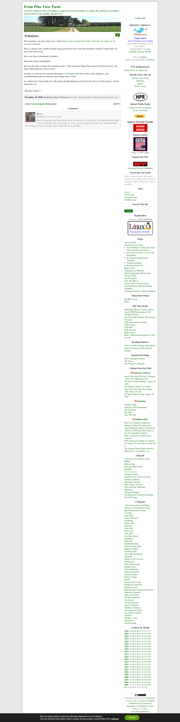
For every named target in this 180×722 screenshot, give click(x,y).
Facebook (151, 59)
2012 (126, 666)
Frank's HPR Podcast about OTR (137, 312)
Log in (127, 192)
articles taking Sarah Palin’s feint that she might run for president (69, 42)
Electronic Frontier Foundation (140, 168)
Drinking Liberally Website (140, 51)
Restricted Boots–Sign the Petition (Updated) (138, 287)
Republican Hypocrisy (133, 584)
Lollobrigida (69, 73)
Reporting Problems (134, 265)
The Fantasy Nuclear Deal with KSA (139, 448)
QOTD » (117, 103)
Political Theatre (131, 574)
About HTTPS (130, 242)
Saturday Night (130, 404)
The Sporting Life (131, 602)
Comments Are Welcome (134, 270)
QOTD (127, 579)
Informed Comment (132, 482)
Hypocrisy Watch (131, 548)
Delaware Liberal (141, 372)
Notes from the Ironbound (134, 487)
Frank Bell (150, 698)
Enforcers (128, 525)
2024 (126, 636)
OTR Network (130, 330)
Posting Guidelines (134, 262)
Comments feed (130, 197)
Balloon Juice (129, 464)
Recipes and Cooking (132, 582)
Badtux (127, 461)
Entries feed (129, 194)
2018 (126, 651)
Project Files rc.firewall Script (136, 283)
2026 (126, 631)
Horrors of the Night (132, 546)
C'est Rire (128, 513)
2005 (126, 684)
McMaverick (129, 561)
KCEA (127, 301)
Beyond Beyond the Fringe (135, 510)
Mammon (128, 556)
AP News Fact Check (140, 78)
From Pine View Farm (42, 6)
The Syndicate (130, 409)
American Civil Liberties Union (137, 459)
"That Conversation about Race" (137, 505)
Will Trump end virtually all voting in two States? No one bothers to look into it (140, 443)
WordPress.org (130, 199)
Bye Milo (128, 412)
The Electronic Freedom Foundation (138, 494)
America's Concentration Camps (137, 507)
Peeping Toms (130, 566)
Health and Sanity (131, 543)
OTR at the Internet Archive (135, 322)
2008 (126, 677)
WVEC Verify (140, 86)
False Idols (128, 528)
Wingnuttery (129, 620)
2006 (126, 682)
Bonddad (127, 469)
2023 (126, 638)
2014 (126, 661)
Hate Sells (128, 541)
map (148, 49)
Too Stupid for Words (133, 610)
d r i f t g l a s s (130, 471)
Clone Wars (129, 515)
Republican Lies (130, 587)
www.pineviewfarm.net (140, 711)
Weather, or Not (130, 618)
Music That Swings (132, 564)
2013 (126, 664)
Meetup (144, 57)
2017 (126, 654)
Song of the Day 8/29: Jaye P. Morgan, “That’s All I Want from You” (140, 377)
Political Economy (131, 571)
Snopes (140, 83)
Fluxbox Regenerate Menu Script (137, 273)
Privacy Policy (130, 275)
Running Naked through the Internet (138, 589)
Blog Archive (129, 268)
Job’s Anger (144, 152)
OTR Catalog (129, 324)
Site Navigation (130, 278)
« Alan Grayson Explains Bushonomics (40, 103)
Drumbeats (128, 520)
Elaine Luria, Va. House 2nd (135, 70)
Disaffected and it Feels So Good (137, 476)
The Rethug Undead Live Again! (137, 386)
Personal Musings (131, 569)
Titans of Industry (131, 605)
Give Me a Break (131, 536)
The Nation (128, 361)
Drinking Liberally (132, 479)
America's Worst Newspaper (135, 407)
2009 (126, 674)
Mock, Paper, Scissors (133, 484)
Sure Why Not (130, 414)
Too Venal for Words (132, 613)
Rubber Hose (141, 419)
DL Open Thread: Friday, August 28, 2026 (139, 395)
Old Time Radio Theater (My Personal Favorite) (139, 318)
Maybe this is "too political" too (137, 451)
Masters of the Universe (133, 559)
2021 (126, 643)
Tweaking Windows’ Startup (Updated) (140, 291)
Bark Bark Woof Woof (133, 466)
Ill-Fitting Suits (130, 551)
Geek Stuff (128, 533)
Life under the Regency (133, 554)
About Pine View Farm (133, 245)
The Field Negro (131, 497)
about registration (145, 219)
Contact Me (140, 18)
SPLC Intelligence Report (134, 358)
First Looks (129, 530)
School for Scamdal (132, 592)
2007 (126, 679)
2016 (126, 656)
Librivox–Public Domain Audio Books (139, 345)
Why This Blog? (131, 281)
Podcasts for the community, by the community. (140, 109)
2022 (126, 641)
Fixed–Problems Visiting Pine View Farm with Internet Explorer (141, 248)
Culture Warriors (131, 518)
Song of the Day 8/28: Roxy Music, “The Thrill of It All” (138, 390)
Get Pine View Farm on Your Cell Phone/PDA (140, 253)
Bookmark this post (109, 97)
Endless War (129, 523)
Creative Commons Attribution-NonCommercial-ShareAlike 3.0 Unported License (141, 703)
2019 (126, 648)
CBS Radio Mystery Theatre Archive (139, 309)
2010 (126, 671)
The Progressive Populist (134, 363)
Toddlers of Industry (132, 607)
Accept (132, 717)
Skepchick (128, 489)
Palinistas (32, 35)
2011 (126, 669)
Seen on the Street (131, 595)
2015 (126, 659)
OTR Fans (128, 327)
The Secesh (128, 600)
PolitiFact (140, 81)
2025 (126, 633)
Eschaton (141, 401)
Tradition (128, 615)
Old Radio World (131, 314)
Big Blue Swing (130, 299)
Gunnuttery (128, 538)
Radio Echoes (129, 332)
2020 (126, 646)
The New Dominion (132, 597)
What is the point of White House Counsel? (137, 437)
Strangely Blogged (131, 492)
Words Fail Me (130, 623)
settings (114, 719)
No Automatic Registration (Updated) (137, 259)
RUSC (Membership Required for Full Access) (139, 336)
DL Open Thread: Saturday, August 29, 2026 (140, 382)
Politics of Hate (130, 577)
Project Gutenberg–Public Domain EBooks (138, 349)
